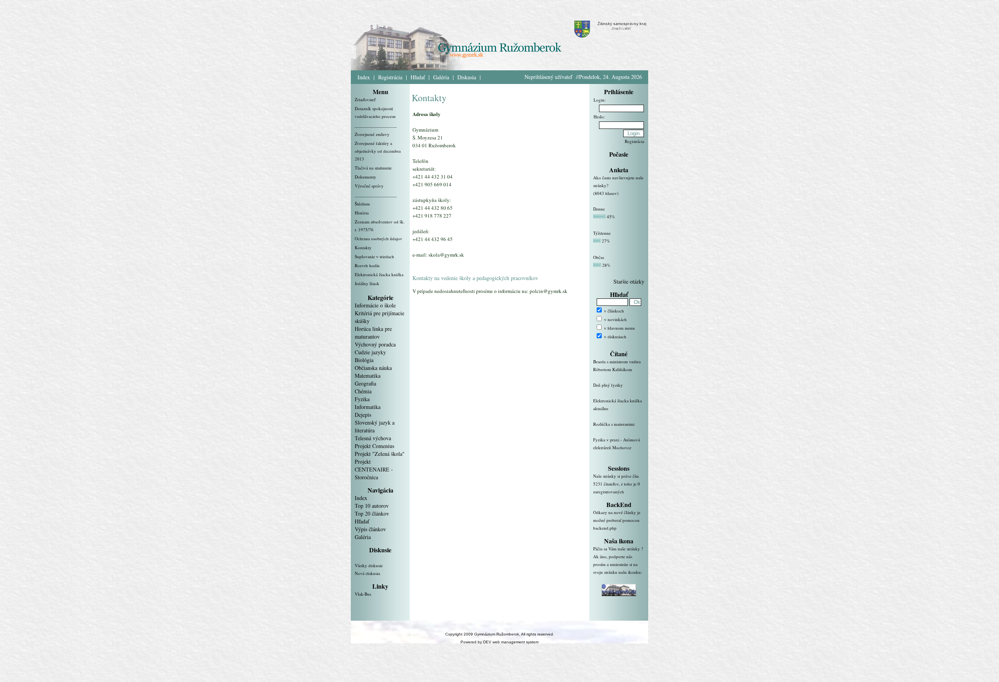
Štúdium (362, 204)
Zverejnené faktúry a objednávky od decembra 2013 (378, 151)
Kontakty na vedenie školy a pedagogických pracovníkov (475, 278)
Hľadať (418, 77)
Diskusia (466, 77)
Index (363, 77)
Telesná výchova (373, 438)
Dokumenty (365, 177)
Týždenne (602, 233)
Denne (599, 209)
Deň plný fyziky (608, 385)
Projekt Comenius (374, 446)
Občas (598, 257)
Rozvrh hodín (367, 265)
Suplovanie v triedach (374, 256)
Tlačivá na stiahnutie (373, 168)
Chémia (363, 391)
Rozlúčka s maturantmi (614, 424)
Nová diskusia (367, 573)
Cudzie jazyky (370, 352)
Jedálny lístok (367, 283)
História (362, 213)
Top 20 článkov (372, 513)
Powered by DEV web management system (499, 642)
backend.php (605, 528)
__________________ (376, 125)
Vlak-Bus (363, 594)
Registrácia (390, 77)
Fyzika (362, 399)
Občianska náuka (373, 367)
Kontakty (363, 247)
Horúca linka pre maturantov (373, 332)
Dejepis (363, 414)
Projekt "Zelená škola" (380, 453)
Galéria (441, 77)
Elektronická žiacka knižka (379, 274)
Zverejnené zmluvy (372, 134)
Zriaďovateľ (365, 99)
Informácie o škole (375, 305)
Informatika (367, 407)
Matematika (367, 375)
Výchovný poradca (375, 344)
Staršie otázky (628, 281)
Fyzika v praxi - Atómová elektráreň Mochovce (616, 443)
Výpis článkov (370, 529)
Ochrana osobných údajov (378, 238)
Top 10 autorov (372, 505)
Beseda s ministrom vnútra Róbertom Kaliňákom (617, 365)
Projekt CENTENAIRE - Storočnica (374, 469)
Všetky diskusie (369, 565)
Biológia (364, 360)
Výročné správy (369, 186)
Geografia (365, 383)
